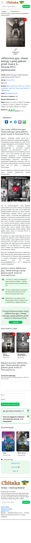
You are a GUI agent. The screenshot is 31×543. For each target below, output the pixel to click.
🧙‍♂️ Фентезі (6, 90)
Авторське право (6, 509)
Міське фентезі (12, 86)
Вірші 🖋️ (15, 471)
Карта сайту (5, 507)
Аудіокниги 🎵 (15, 463)
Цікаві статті (5, 511)
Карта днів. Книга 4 (21, 354)
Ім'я (2, 395)
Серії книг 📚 (15, 467)
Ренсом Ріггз (10, 80)
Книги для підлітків (22, 88)
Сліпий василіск (20, 453)
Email (3, 399)
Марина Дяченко (7, 456)
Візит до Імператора (6, 453)
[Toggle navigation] (2, 2)
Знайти (26, 6)
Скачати (16, 322)
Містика (22, 86)
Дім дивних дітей (11, 93)
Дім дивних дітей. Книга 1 (7, 354)
